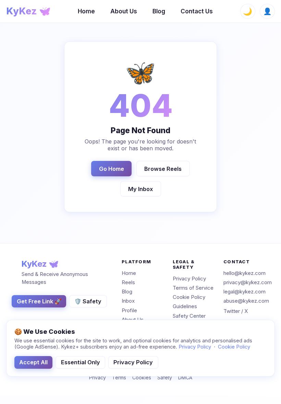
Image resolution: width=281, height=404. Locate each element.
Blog (158, 11)
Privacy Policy (189, 278)
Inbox (128, 301)
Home (86, 11)
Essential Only (80, 362)
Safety (164, 377)
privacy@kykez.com (247, 282)
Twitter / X (235, 311)
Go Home (111, 168)
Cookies (141, 377)
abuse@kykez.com (246, 301)
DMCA (185, 377)
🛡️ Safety (87, 301)
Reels (128, 282)
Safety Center (189, 316)
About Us (123, 11)
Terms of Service (193, 288)
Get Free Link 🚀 (39, 301)
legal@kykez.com (244, 291)
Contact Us (197, 11)
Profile (129, 310)
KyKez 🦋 (28, 11)
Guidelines (185, 306)
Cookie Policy (189, 297)
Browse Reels (163, 168)
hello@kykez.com (244, 273)
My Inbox (140, 189)
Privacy (97, 377)
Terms (119, 377)
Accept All (33, 362)
